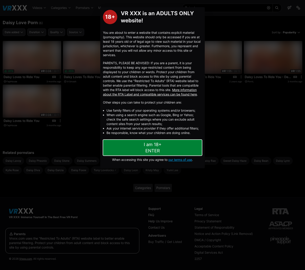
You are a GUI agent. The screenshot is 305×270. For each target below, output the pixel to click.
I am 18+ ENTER (152, 147)
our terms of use (180, 160)
